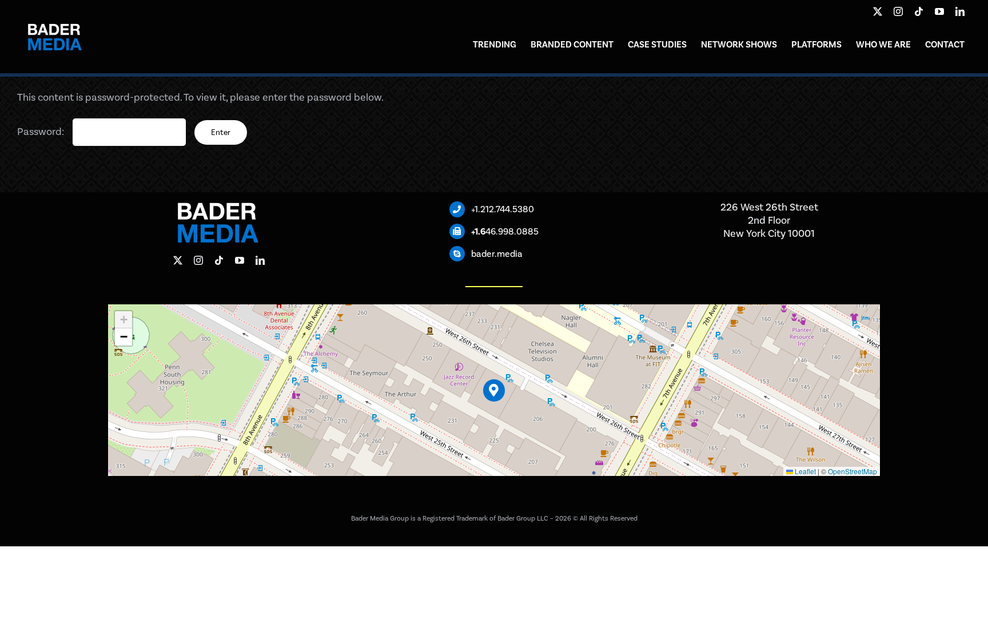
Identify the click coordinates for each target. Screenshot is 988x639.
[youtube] (939, 11)
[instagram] (898, 11)
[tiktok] (918, 11)
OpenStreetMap (852, 471)
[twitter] (877, 11)
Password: (41, 131)
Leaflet (804, 471)
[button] (494, 390)
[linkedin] (960, 11)
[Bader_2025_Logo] (54, 16)
